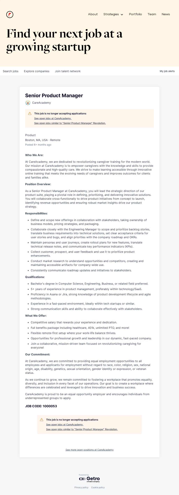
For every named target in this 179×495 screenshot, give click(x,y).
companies (36, 71)
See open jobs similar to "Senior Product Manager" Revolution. (70, 123)
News (166, 14)
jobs (10, 71)
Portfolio (135, 14)
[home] (9, 14)
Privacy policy (81, 487)
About (93, 14)
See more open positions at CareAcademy (90, 449)
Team (152, 14)
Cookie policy (98, 487)
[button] (112, 14)
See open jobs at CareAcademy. (52, 118)
